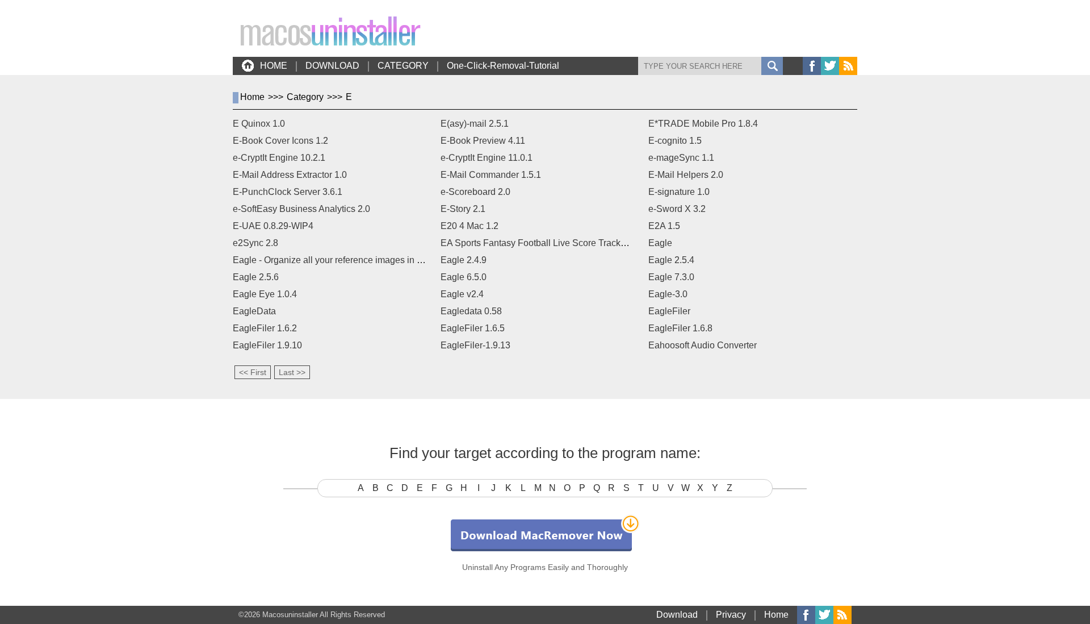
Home (252, 97)
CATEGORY (403, 65)
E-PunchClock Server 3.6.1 (287, 192)
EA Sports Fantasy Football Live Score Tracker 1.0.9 (546, 243)
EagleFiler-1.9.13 (475, 345)
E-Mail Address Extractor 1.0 (290, 175)
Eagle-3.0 (667, 294)
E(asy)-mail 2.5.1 (475, 123)
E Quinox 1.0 (259, 123)
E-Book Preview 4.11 (483, 140)
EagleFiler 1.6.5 (473, 328)
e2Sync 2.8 (255, 243)
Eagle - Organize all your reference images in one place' (345, 260)
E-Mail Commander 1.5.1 (491, 175)
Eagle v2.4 (462, 294)
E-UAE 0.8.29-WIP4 (273, 226)
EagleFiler (669, 311)
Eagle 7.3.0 (671, 277)
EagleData (254, 311)
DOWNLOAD (332, 65)
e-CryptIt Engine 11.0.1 (487, 158)
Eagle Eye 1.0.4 (265, 294)
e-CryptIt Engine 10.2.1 (279, 158)
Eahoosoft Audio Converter (702, 345)
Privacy (731, 614)
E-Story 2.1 (463, 209)
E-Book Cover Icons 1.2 (280, 140)
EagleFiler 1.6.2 (265, 328)
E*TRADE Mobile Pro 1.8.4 (703, 123)
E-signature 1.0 (679, 192)
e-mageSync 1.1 (681, 158)
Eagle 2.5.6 (256, 277)
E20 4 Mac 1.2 (469, 226)
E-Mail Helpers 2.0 (685, 175)
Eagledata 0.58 (471, 311)
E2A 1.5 (664, 226)
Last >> (292, 372)
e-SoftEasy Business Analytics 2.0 (301, 209)
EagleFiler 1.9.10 (267, 345)
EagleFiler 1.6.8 (680, 328)
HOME (273, 65)
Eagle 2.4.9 (464, 260)
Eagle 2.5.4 (671, 260)
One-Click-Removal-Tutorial (503, 65)
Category (305, 97)
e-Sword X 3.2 (677, 209)
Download (677, 614)
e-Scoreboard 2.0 (475, 192)
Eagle (660, 243)
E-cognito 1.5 (675, 140)
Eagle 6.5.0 (464, 277)
